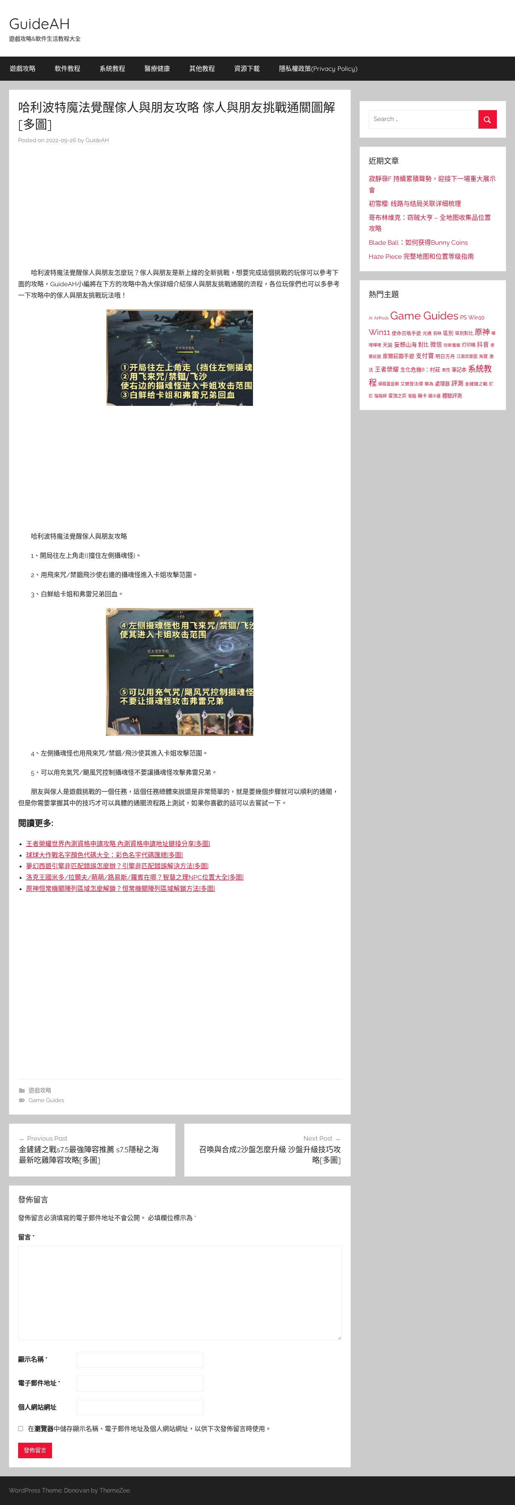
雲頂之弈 (397, 396)
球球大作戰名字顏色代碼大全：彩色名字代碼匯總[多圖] (104, 855)
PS (463, 317)
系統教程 (112, 68)
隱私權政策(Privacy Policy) (318, 68)
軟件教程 (67, 68)
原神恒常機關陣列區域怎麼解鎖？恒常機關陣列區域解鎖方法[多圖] (120, 888)
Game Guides (46, 1100)
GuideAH (39, 23)
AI (370, 318)
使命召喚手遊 (406, 333)
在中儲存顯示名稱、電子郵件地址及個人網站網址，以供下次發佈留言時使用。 (149, 1429)
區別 (448, 333)
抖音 (483, 344)
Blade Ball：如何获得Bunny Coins (418, 242)
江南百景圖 (467, 356)
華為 (429, 384)
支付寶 (425, 355)
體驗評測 (452, 396)
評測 (457, 383)
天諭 (387, 345)
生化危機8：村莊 (420, 370)
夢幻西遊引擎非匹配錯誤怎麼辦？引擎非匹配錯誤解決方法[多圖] (117, 866)
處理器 (442, 384)
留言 (26, 1237)
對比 (423, 345)
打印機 (468, 345)
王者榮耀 (387, 369)
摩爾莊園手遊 (398, 356)
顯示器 (434, 396)
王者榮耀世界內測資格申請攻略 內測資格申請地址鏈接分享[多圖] (118, 844)
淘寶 (483, 356)
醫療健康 (157, 68)
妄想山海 (405, 344)
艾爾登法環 (411, 384)
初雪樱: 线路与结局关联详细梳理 (415, 203)
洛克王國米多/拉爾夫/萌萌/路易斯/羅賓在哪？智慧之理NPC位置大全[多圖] (135, 877)
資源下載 (247, 68)
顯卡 (422, 396)
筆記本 (459, 370)
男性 (446, 370)
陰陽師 (380, 396)
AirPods (381, 318)
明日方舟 (445, 356)
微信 (436, 344)
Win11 (379, 332)
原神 (482, 332)
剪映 (437, 333)
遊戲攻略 (22, 68)
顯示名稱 (33, 1359)
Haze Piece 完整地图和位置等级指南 (421, 256)
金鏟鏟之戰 (476, 384)
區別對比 (464, 333)
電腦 (412, 396)
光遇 (427, 333)
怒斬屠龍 (452, 345)
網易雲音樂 (388, 384)
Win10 (476, 317)
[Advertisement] (180, 208)
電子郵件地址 (39, 1383)
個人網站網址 (37, 1407)
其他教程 (202, 68)
